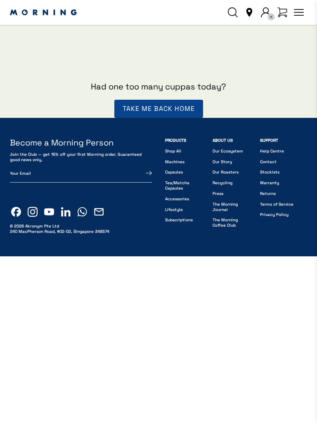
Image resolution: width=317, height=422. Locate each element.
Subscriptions (179, 220)
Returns (268, 193)
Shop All (173, 151)
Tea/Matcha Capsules (177, 185)
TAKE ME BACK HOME (159, 108)
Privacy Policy (274, 214)
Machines (175, 161)
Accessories (177, 199)
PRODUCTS (175, 140)
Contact (268, 161)
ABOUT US (223, 140)
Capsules (174, 172)
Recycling (222, 182)
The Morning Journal (225, 207)
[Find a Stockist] (249, 12)
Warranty (269, 182)
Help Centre (272, 151)
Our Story (222, 161)
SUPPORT (269, 140)
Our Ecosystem (228, 151)
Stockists (269, 172)
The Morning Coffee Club (225, 222)
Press (218, 193)
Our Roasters (226, 172)
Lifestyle (174, 209)
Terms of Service (276, 204)
